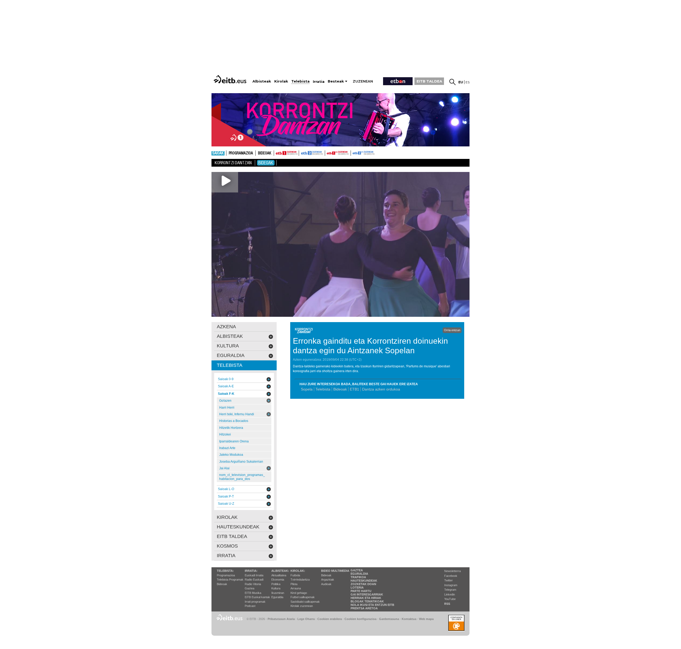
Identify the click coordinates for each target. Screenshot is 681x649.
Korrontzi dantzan (233, 163)
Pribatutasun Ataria (281, 619)
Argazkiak (327, 579)
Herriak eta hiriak (366, 597)
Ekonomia (277, 579)
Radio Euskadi (254, 579)
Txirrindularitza (300, 579)
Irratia (226, 555)
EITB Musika (253, 592)
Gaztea (249, 588)
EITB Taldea (232, 536)
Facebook (450, 575)
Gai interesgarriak (367, 594)
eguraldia (230, 355)
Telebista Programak (230, 579)
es (468, 82)
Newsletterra (452, 571)
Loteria (357, 587)
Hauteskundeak (364, 580)
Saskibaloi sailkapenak (305, 601)
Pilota (293, 584)
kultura (228, 345)
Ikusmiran (277, 592)
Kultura (275, 588)
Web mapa (426, 619)
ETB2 (312, 153)
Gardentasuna (389, 619)
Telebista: (225, 570)
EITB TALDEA (429, 81)
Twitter (448, 580)
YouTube (450, 599)
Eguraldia (277, 597)
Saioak (218, 153)
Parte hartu (361, 591)
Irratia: (251, 570)
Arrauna (295, 588)
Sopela (307, 389)
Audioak (326, 584)
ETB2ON (353, 152)
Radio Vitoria (253, 584)
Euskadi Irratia (254, 575)
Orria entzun (452, 330)
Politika (275, 584)
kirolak (227, 517)
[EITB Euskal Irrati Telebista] (230, 79)
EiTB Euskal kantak (257, 597)
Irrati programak (255, 601)
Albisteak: (280, 570)
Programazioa (241, 153)
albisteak (230, 336)
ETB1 (286, 153)
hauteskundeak (238, 526)
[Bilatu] (452, 82)
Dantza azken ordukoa (381, 389)
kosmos (227, 546)
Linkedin (449, 594)
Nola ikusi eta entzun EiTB (372, 604)
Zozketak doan (363, 584)
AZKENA (226, 326)
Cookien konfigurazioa (360, 619)
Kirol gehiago (298, 592)
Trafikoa (358, 577)
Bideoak (264, 153)
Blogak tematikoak (367, 601)
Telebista (322, 389)
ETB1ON (327, 152)
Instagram (450, 585)
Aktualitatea (278, 575)
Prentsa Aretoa (364, 608)
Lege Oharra (306, 619)
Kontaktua (409, 619)
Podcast (250, 605)
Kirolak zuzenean (301, 605)
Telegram (450, 589)
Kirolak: (297, 570)
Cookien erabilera (329, 619)
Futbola (295, 575)
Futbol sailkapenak (302, 597)
